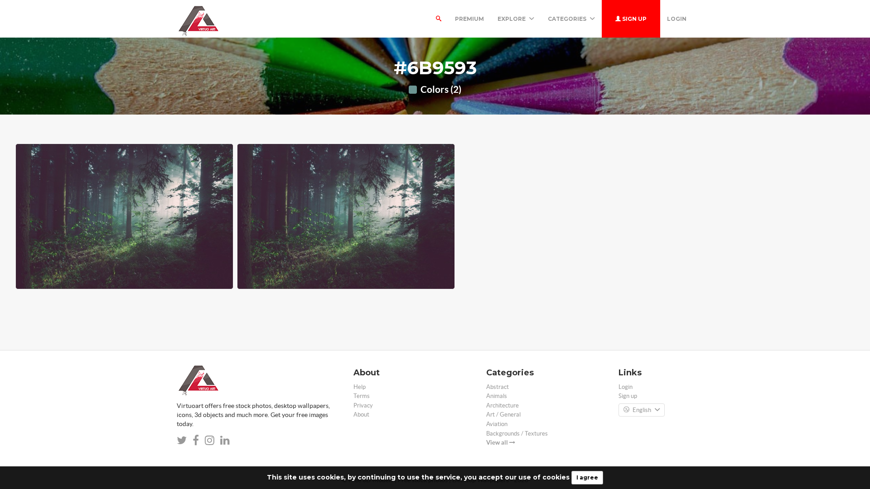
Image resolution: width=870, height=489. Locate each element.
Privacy (363, 405)
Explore (512, 18)
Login (676, 18)
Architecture (502, 405)
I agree (587, 477)
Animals (496, 396)
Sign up (634, 18)
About (361, 414)
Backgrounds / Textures (517, 433)
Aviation (497, 424)
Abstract (497, 387)
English (641, 410)
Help (359, 387)
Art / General (503, 414)
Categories (568, 18)
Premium (469, 18)
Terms (361, 396)
